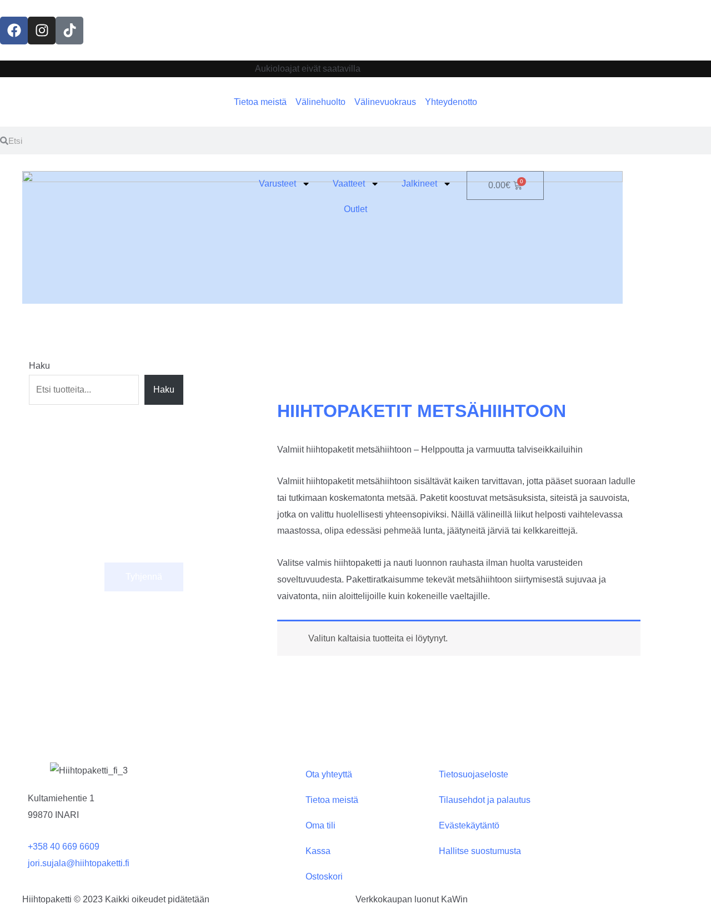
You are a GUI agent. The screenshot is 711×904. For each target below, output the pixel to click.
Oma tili (321, 825)
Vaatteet (349, 183)
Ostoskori (324, 876)
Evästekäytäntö (469, 825)
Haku (39, 365)
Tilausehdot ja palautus (484, 800)
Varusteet (277, 183)
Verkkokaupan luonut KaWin (412, 899)
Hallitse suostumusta (480, 851)
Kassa (318, 851)
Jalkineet (419, 183)
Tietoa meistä (332, 800)
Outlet (355, 209)
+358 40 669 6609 (63, 846)
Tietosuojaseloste (473, 774)
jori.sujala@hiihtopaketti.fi (78, 863)
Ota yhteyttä (329, 774)
